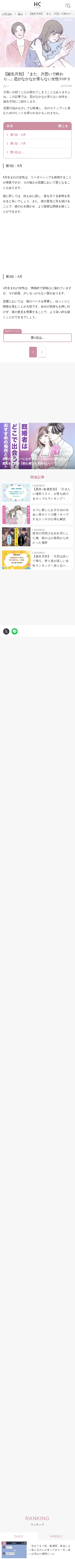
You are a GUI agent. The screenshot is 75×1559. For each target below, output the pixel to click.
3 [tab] (29, 466)
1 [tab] (12, 466)
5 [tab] (46, 466)
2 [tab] (21, 466)
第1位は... (17, 152)
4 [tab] (37, 466)
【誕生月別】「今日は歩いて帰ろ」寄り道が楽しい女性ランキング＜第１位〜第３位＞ (50, 561)
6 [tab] (54, 466)
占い (20, 13)
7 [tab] (62, 466)
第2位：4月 (18, 143)
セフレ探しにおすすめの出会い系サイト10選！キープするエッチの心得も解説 (50, 514)
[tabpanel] (37, 446)
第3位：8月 (18, 134)
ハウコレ (7, 13)
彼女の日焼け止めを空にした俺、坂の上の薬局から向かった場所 (50, 538)
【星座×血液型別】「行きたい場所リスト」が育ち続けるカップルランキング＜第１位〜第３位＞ (51, 494)
